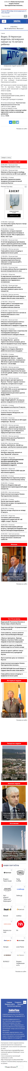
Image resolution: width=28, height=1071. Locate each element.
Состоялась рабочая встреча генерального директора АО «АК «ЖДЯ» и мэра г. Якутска (11, 519)
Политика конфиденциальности (11, 1019)
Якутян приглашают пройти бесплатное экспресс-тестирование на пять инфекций (13, 503)
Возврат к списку (6, 157)
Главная (9, 1002)
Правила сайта (10, 1004)
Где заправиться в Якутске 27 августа (13, 407)
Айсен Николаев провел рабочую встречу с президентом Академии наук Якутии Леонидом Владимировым (14, 528)
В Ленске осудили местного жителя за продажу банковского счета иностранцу (13, 314)
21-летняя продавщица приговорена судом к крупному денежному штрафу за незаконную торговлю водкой (13, 243)
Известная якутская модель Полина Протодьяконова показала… (14, 3)
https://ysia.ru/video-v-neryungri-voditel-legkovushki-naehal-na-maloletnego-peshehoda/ (14, 112)
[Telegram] (17, 122)
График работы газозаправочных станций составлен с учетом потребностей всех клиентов (12, 305)
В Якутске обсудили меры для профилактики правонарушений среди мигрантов (14, 487)
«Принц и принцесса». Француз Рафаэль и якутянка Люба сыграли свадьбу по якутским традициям (12, 640)
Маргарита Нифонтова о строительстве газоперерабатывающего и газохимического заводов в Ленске (14, 332)
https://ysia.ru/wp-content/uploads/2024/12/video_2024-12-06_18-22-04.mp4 (13, 95)
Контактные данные (14, 1006)
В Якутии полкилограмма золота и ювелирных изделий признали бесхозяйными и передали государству (14, 323)
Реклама (20, 1004)
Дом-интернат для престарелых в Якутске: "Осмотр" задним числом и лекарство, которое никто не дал (13, 382)
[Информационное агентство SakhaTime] (16, 21)
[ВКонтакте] (10, 122)
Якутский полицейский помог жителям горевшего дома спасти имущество (12, 289)
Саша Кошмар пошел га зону (10, 167)
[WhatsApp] (14, 122)
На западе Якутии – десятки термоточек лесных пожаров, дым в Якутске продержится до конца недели (14, 341)
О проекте (18, 1002)
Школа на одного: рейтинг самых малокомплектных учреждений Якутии (12, 652)
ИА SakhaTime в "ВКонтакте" (15, 28)
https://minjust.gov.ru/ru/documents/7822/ (12, 1059)
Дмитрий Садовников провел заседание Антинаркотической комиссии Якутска (11, 181)
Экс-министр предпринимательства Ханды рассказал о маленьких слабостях (13, 537)
